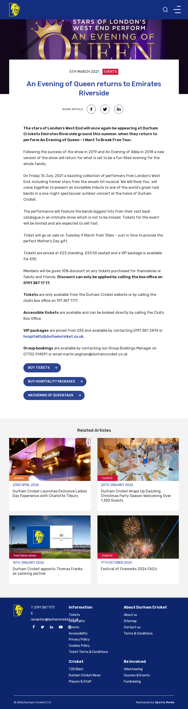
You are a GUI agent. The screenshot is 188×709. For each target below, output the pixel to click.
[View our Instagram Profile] (69, 627)
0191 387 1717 (44, 607)
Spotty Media (164, 702)
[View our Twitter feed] (42, 627)
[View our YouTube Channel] (60, 627)
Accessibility (78, 633)
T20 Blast (76, 669)
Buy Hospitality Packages (51, 381)
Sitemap (130, 621)
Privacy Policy (79, 639)
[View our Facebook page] (33, 627)
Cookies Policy (79, 646)
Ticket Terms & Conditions (88, 652)
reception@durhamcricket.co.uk (55, 619)
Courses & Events (137, 675)
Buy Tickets (39, 368)
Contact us (132, 627)
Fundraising (132, 681)
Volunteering (133, 669)
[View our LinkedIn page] (51, 627)
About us (130, 615)
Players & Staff (80, 681)
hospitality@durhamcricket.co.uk (53, 336)
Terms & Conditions (138, 633)
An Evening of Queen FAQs (50, 395)
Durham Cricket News (85, 675)
